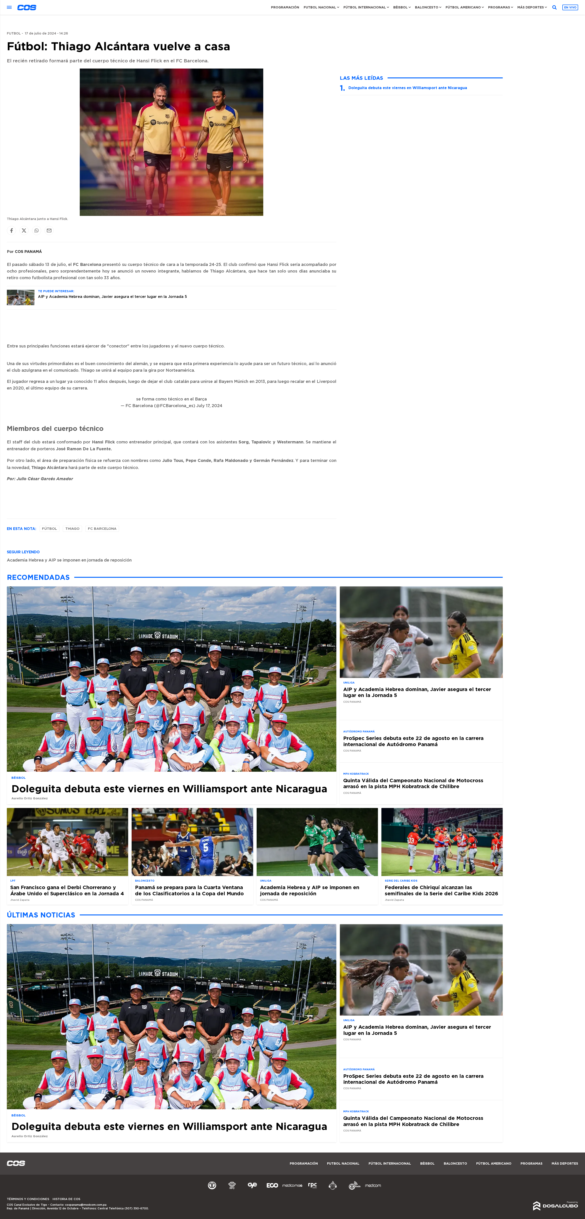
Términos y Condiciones (28, 1199)
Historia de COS (66, 1199)
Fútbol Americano (463, 7)
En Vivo (570, 7)
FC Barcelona (102, 528)
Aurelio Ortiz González (29, 798)
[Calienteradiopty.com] (333, 1189)
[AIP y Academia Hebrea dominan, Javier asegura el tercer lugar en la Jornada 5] (21, 304)
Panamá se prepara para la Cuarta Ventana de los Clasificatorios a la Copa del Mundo (189, 890)
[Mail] (49, 230)
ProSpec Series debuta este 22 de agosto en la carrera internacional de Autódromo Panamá (413, 741)
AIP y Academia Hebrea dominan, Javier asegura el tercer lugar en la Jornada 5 (112, 297)
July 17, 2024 (209, 406)
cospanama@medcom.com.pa (85, 1204)
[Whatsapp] (36, 230)
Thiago (72, 528)
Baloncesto (426, 7)
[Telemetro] (212, 1189)
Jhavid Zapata (19, 900)
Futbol (14, 33)
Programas (499, 7)
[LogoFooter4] (313, 1189)
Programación (285, 7)
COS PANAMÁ (28, 251)
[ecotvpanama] (272, 1189)
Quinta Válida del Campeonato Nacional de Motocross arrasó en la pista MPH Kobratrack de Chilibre (413, 783)
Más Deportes (530, 7)
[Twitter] (24, 230)
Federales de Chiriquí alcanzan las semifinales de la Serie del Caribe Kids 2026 (441, 890)
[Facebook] (11, 230)
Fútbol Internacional (364, 7)
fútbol (49, 528)
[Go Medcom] (292, 1189)
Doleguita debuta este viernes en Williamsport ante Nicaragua (407, 88)
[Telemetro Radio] (353, 1189)
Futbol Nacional (320, 7)
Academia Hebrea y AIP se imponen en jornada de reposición (69, 560)
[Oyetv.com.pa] (252, 1189)
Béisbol (400, 7)
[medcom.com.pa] (373, 1189)
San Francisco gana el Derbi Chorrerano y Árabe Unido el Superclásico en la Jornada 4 (67, 890)
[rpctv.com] (232, 1189)
